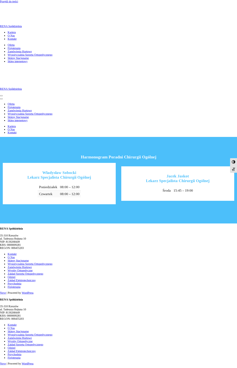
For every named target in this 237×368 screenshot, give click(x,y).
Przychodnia (14, 283)
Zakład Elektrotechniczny (22, 280)
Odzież (11, 277)
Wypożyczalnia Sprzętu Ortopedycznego (30, 54)
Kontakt (12, 38)
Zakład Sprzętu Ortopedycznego (25, 273)
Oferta (11, 44)
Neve (3, 292)
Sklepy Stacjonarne (18, 58)
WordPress (27, 292)
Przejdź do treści (9, 1)
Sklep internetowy (18, 61)
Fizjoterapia (14, 48)
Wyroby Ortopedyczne (20, 270)
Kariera (12, 32)
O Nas (11, 35)
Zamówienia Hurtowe (20, 51)
